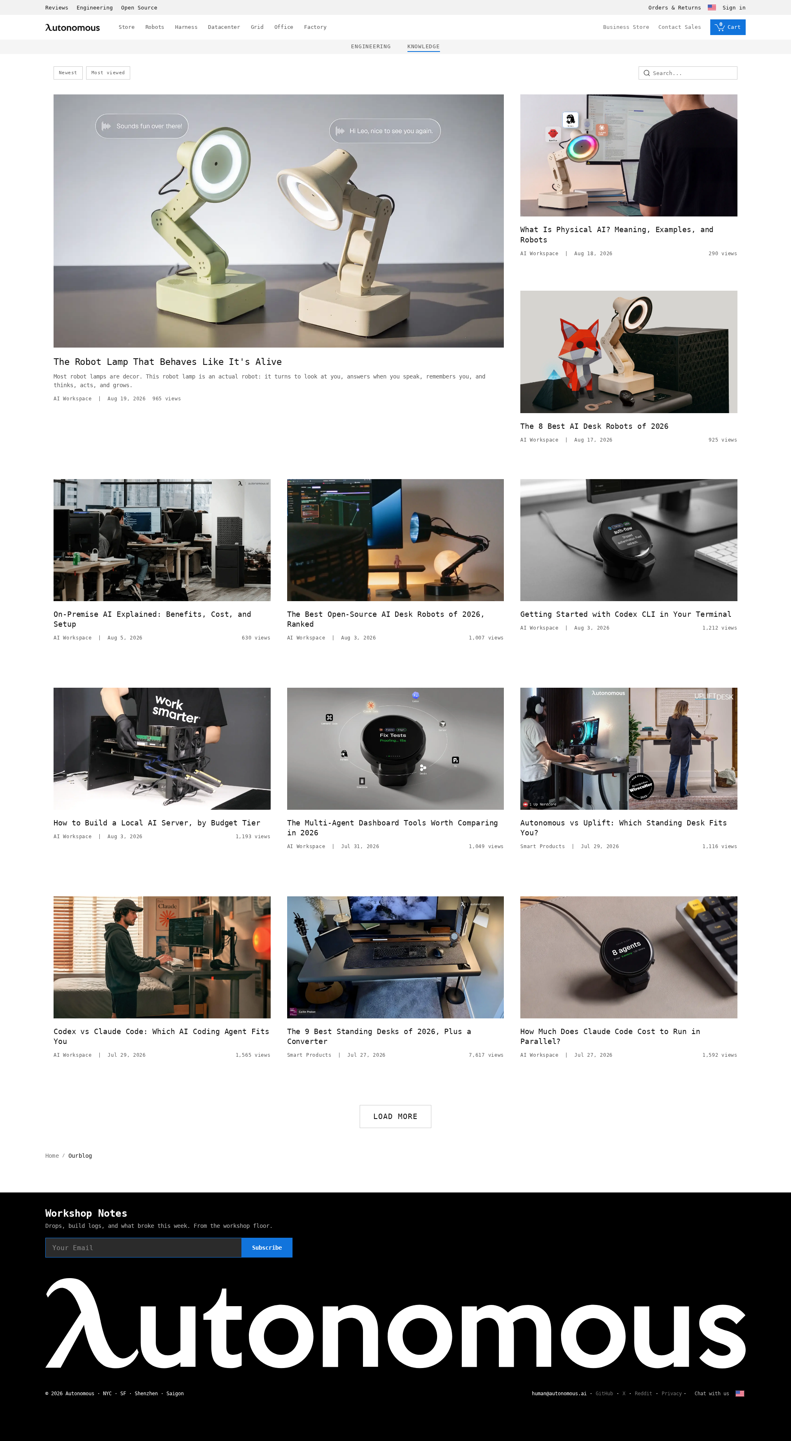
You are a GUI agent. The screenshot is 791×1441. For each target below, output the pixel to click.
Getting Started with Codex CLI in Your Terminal (626, 614)
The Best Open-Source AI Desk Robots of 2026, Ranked (386, 619)
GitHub (604, 1393)
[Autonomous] (72, 27)
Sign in (734, 7)
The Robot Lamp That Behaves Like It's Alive (168, 362)
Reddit (643, 1393)
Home (52, 1155)
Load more (395, 1116)
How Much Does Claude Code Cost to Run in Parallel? (610, 1036)
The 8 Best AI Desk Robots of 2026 (594, 426)
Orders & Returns (674, 7)
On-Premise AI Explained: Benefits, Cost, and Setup (152, 619)
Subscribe (267, 1247)
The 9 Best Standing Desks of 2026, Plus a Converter (379, 1036)
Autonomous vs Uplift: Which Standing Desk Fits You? (623, 827)
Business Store (626, 27)
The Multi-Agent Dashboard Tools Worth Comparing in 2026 (392, 827)
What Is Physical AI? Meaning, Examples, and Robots (617, 234)
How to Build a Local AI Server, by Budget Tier (157, 822)
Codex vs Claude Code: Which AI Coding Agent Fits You (161, 1036)
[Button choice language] (712, 7)
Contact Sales (679, 27)
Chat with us (712, 1393)
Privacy (672, 1393)
